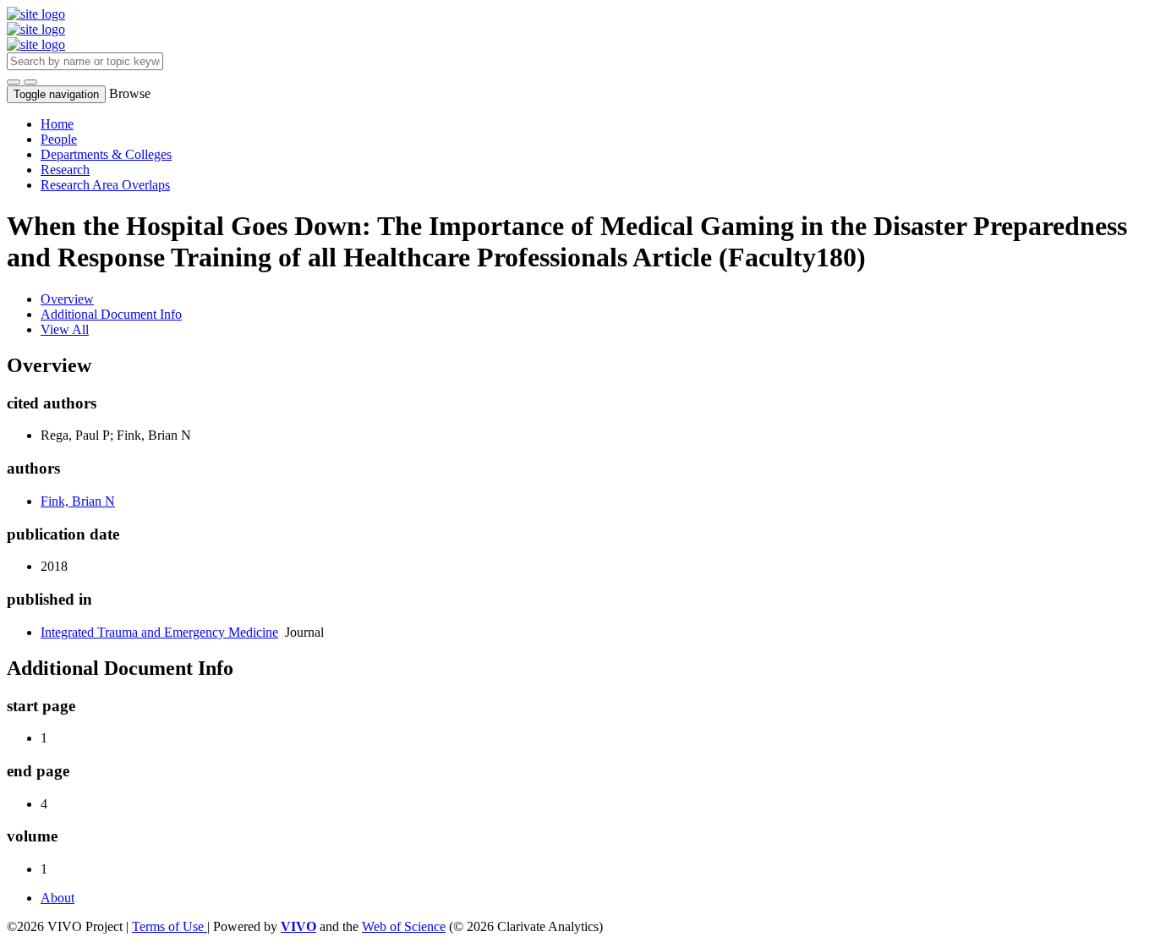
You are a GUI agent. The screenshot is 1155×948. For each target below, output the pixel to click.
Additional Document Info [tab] (111, 314)
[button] (13, 82)
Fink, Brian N (78, 501)
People (59, 139)
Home (57, 124)
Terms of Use (169, 926)
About (57, 897)
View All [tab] (65, 329)
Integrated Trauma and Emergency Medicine (159, 632)
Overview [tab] (67, 299)
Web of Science (404, 926)
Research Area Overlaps (105, 185)
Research (65, 169)
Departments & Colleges (106, 154)
